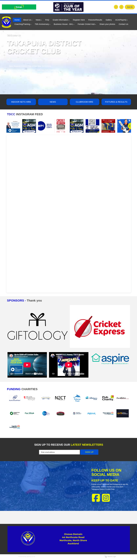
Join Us (130, 7)
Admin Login (111, 556)
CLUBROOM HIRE (84, 102)
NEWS (53, 102)
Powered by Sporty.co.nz (26, 556)
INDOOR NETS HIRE (21, 102)
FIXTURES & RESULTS (116, 102)
